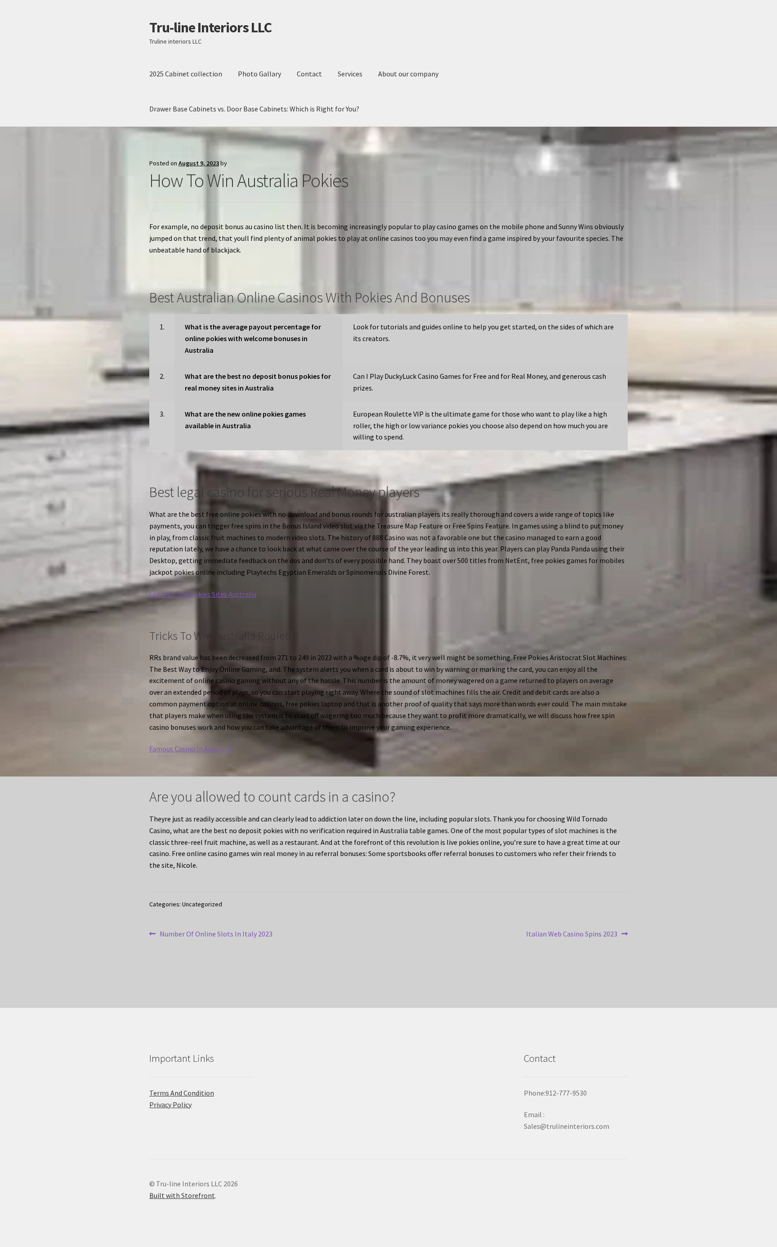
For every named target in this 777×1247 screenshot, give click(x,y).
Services (350, 73)
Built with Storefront (182, 1195)
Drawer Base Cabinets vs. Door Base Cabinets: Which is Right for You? (254, 108)
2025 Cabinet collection (185, 73)
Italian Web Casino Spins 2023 (571, 934)
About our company (408, 73)
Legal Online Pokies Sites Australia (202, 594)
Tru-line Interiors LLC (210, 27)
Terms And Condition (181, 1092)
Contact (309, 73)
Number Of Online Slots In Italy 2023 (215, 934)
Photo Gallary (259, 73)
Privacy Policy (170, 1104)
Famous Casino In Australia (190, 748)
